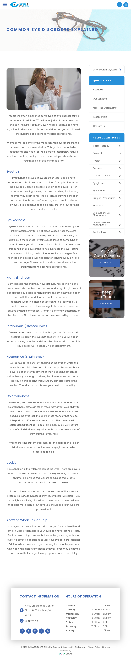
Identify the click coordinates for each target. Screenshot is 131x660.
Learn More (106, 262)
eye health (99, 190)
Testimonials (100, 116)
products (98, 205)
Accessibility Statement (74, 647)
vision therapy (101, 145)
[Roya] (65, 654)
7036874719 (31, 621)
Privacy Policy (94, 647)
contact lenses (101, 175)
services (97, 168)
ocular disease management (101, 223)
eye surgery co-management (102, 214)
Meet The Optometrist (105, 107)
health (96, 160)
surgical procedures (104, 198)
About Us (98, 89)
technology (99, 232)
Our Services (100, 98)
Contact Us (99, 126)
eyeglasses (99, 183)
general (97, 153)
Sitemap (106, 647)
